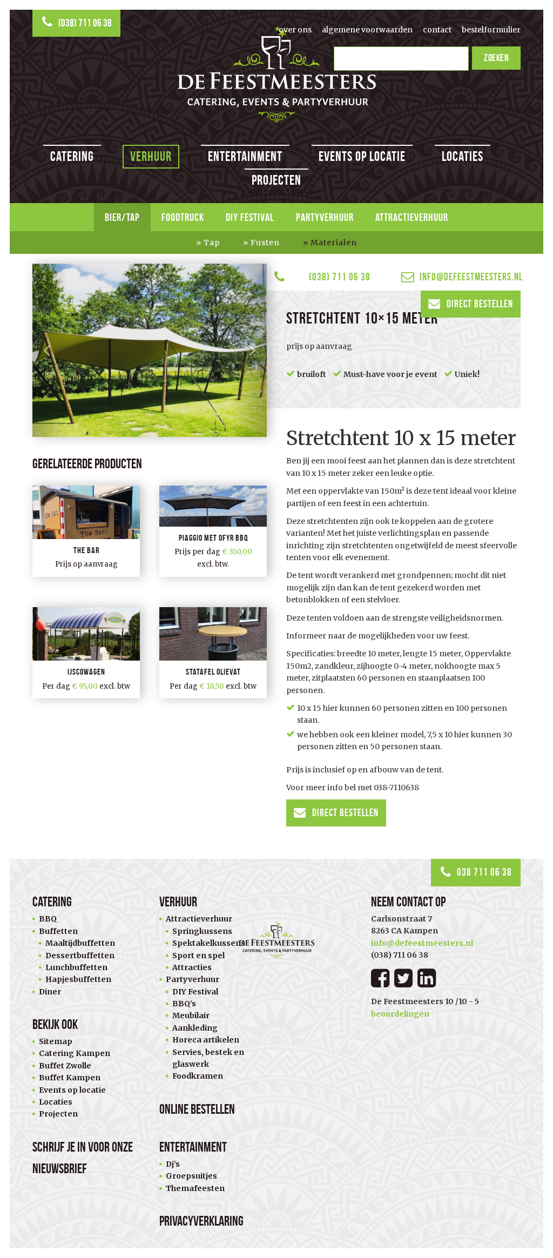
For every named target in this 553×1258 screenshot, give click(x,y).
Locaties (462, 156)
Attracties (192, 967)
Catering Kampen (74, 1053)
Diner (50, 992)
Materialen (334, 242)
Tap (212, 242)
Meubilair (191, 1015)
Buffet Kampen (69, 1077)
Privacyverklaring (201, 1221)
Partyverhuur (325, 217)
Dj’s (173, 1164)
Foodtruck (182, 217)
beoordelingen (400, 1014)
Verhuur (151, 156)
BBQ (48, 919)
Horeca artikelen (205, 1040)
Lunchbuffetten (76, 967)
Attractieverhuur (411, 217)
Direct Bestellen (480, 304)
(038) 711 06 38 (85, 23)
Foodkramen (197, 1076)
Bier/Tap (122, 217)
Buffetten (58, 931)
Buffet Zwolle (65, 1066)
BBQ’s (184, 1003)
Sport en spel (198, 955)
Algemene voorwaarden (367, 30)
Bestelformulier (491, 30)
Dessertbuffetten (79, 955)
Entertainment (245, 156)
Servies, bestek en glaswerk (208, 1058)
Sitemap (55, 1041)
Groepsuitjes (191, 1176)
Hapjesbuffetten (78, 979)
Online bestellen (197, 1109)
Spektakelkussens (208, 943)
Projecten (276, 180)
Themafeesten (195, 1188)
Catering (72, 156)
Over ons (295, 30)
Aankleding (195, 1028)
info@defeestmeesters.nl (470, 276)
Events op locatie (362, 156)
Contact (437, 30)
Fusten (265, 242)
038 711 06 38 (484, 872)
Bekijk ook (55, 1024)
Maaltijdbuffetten (80, 943)
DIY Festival (250, 217)
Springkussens (202, 931)
